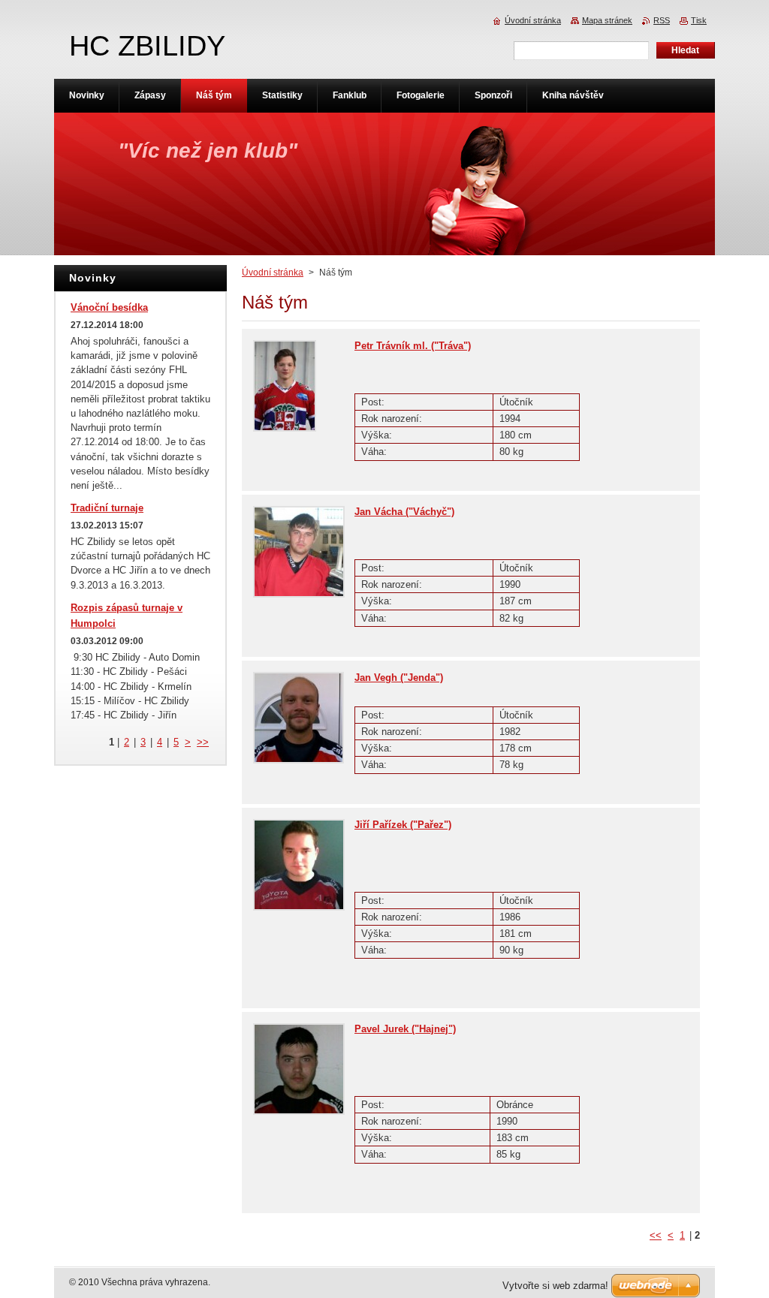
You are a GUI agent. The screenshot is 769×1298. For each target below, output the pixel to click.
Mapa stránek (607, 20)
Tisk (699, 20)
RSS (661, 20)
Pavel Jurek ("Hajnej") (405, 1028)
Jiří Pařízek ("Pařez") (402, 824)
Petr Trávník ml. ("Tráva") (412, 345)
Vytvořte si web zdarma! (555, 1285)
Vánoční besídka (109, 307)
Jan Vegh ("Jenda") (398, 677)
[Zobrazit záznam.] (284, 428)
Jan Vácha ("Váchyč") (404, 511)
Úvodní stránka (272, 272)
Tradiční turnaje (107, 507)
